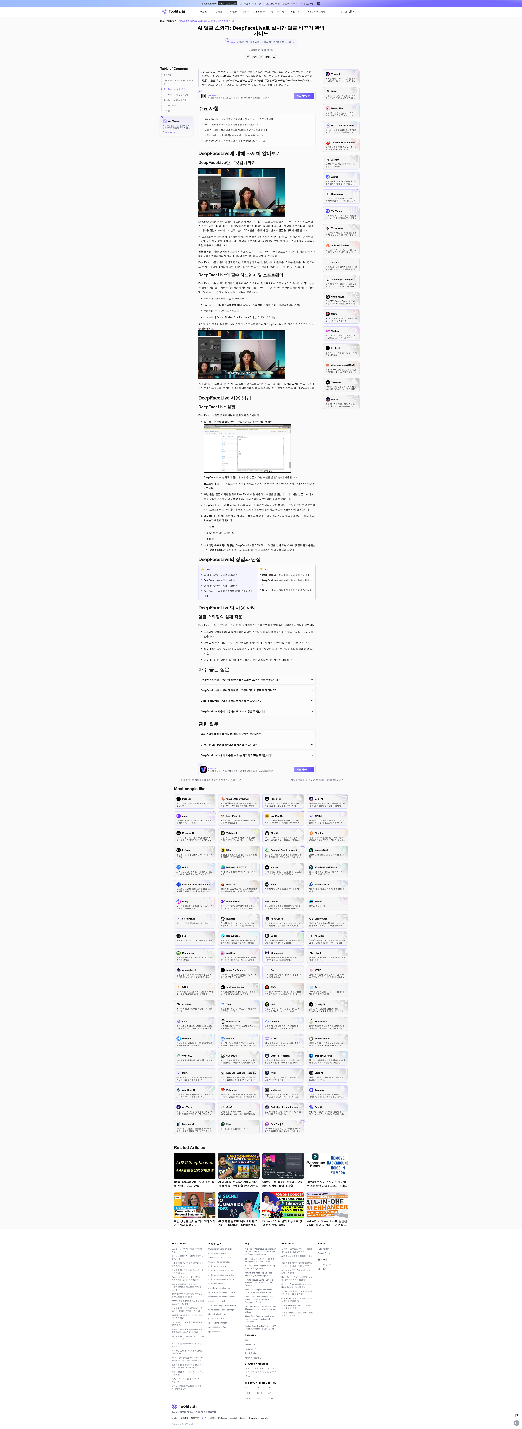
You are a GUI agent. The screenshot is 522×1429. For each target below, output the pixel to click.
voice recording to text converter (222, 1292)
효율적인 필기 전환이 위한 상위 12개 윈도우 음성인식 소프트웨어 (187, 1366)
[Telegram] (324, 1269)
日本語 (213, 1417)
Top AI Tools (250, 1353)
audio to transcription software (221, 1279)
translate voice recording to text (221, 1296)
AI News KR (172, 20)
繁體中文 (195, 1417)
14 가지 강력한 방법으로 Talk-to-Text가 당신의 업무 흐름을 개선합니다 (187, 1359)
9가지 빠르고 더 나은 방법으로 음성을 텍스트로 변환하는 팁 (187, 1295)
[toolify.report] (516, 1415)
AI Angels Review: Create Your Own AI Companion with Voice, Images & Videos (260, 1309)
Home (162, 20)
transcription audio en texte (220, 1248)
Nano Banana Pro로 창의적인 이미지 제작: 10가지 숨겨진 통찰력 (297, 1278)
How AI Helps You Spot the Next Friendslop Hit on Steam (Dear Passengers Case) (259, 1299)
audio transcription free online (221, 1274)
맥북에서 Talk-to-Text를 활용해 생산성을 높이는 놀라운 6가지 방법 (187, 1330)
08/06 (270, 1398)
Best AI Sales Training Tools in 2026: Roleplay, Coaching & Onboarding (260, 1327)
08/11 (270, 1392)
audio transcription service (219, 1266)
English (175, 1417)
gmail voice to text (216, 1318)
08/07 (259, 1398)
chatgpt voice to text (217, 1314)
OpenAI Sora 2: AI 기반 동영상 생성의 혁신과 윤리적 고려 (296, 1299)
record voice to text (216, 1301)
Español (233, 1417)
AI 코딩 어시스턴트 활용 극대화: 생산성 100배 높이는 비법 (297, 1313)
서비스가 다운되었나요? (255, 1357)
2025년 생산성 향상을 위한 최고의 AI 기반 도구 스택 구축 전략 (297, 1292)
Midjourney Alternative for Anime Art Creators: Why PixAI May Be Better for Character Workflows (260, 1251)
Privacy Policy (324, 1253)
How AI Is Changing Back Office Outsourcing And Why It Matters (258, 1291)
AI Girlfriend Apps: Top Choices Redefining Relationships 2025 (258, 1274)
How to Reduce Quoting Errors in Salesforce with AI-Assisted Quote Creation (259, 1282)
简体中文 (184, 1417)
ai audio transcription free (219, 1288)
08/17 (270, 1387)
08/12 (259, 1392)
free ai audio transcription (219, 1261)
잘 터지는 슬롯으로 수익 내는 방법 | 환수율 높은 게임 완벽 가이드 (260, 1260)
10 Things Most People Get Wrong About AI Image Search (260, 1267)
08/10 (248, 1398)
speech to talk (214, 1331)
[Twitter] (319, 1269)
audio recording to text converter (222, 1305)
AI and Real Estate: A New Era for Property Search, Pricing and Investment (259, 1319)
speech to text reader (217, 1322)
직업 (271, 11)
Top (516, 1423)
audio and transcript (217, 1283)
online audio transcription (219, 1253)
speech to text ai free (217, 1327)
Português (222, 1417)
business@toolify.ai (326, 1264)
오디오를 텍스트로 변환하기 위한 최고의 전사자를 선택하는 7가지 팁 (187, 1309)
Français (253, 1417)
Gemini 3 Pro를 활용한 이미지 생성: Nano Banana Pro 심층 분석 (296, 1285)
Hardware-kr (250, 1348)
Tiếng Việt (264, 1417)
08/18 (259, 1387)
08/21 (248, 1387)
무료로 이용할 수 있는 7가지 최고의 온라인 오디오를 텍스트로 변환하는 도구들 (187, 1287)
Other (248, 1376)
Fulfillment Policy (325, 1248)
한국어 (204, 1418)
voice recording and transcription (222, 1309)
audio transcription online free (221, 1270)
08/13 (248, 1392)
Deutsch (243, 1417)
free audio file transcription (219, 1257)
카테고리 (233, 11)
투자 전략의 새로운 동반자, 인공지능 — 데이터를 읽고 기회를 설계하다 (297, 1264)
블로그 (248, 1340)
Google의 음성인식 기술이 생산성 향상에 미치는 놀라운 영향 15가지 (187, 1278)
